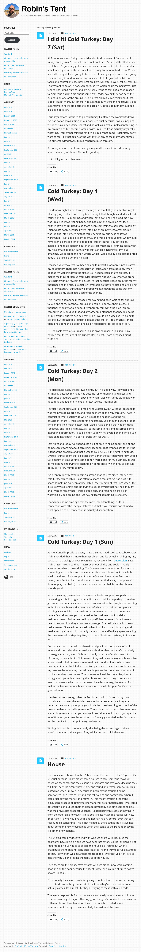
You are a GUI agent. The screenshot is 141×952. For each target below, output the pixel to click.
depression (120, 560)
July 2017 (7, 201)
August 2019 (9, 167)
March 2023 (9, 124)
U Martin (7, 312)
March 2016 (9, 218)
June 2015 (8, 226)
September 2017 (11, 192)
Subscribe (12, 40)
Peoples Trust (9, 92)
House (56, 764)
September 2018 (11, 179)
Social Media (9, 260)
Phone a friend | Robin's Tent (16, 316)
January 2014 (9, 239)
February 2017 (10, 213)
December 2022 (10, 128)
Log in (6, 556)
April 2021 (8, 154)
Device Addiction (11, 251)
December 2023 (10, 120)
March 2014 (9, 235)
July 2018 (7, 184)
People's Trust (10, 540)
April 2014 (8, 230)
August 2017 (9, 196)
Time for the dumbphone (17, 319)
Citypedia (8, 537)
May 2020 (8, 162)
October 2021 (9, 145)
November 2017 (10, 188)
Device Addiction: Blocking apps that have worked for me (16, 329)
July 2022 (7, 137)
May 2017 (8, 205)
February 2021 (10, 158)
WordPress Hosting (57, 946)
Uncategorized (10, 264)
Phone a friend (10, 76)
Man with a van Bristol (13, 89)
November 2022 (10, 133)
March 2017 (9, 209)
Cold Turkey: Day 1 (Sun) (80, 541)
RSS (11, 577)
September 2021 (11, 150)
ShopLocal (8, 534)
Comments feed (10, 565)
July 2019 (7, 171)
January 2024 (9, 116)
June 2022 (8, 141)
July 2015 (7, 222)
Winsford (8, 54)
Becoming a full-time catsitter (16, 72)
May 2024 (8, 111)
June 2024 (8, 107)
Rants (6, 256)
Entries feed (9, 560)
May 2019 (8, 175)
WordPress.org (10, 569)
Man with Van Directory (14, 95)
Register (7, 552)
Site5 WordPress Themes (26, 946)
